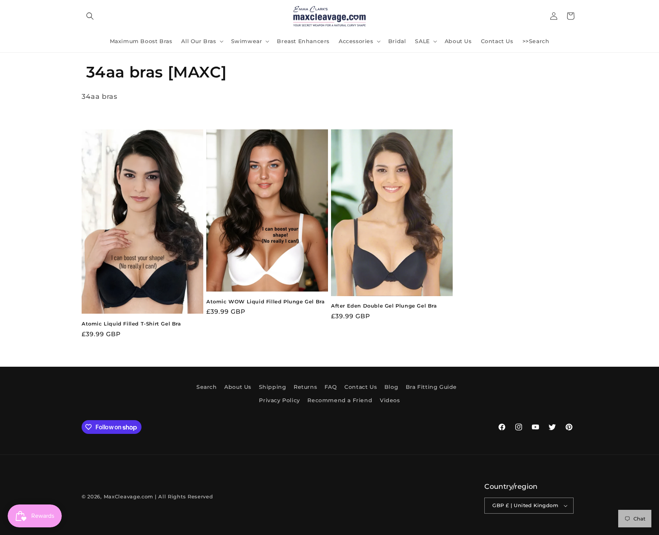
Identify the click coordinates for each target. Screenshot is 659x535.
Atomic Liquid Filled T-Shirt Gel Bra (131, 324)
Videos (390, 400)
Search (206, 387)
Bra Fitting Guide (431, 387)
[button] (90, 16)
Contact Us (360, 387)
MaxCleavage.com (129, 496)
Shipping (272, 387)
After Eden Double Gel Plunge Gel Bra (384, 306)
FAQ (331, 387)
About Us (237, 387)
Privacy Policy (279, 400)
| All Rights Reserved (184, 496)
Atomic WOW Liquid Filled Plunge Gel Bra (265, 301)
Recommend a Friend (339, 400)
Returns (305, 387)
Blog (391, 387)
